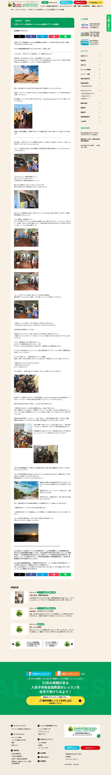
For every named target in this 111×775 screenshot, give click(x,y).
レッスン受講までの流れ (19, 740)
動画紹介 (83, 112)
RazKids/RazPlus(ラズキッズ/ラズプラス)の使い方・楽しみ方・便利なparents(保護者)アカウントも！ (95, 25)
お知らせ (83, 65)
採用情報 (43, 761)
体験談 (40, 745)
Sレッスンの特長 (17, 737)
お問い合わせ (53, 2)
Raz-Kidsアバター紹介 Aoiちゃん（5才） (90, 146)
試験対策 (83, 60)
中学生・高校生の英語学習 (19, 759)
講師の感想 (84, 103)
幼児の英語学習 (16, 754)
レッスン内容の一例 (44, 729)
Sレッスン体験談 (86, 69)
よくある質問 (42, 743)
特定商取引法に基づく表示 (73, 754)
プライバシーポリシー (72, 759)
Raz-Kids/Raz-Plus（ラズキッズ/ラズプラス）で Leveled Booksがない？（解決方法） (94, 42)
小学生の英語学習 (17, 756)
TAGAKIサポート (86, 96)
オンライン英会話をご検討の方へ (21, 729)
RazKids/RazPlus (87, 86)
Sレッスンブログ (21, 10)
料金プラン (15, 745)
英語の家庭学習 (85, 79)
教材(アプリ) (42, 734)
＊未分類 (83, 121)
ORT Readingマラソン (88, 93)
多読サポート (84, 56)
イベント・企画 (85, 74)
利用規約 (68, 757)
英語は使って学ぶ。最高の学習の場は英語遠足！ (90, 140)
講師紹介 (83, 108)
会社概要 (43, 753)
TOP (12, 10)
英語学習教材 (84, 83)
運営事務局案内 (85, 117)
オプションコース (86, 90)
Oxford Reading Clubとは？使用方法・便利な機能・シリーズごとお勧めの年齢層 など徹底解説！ (95, 34)
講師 (13, 743)
